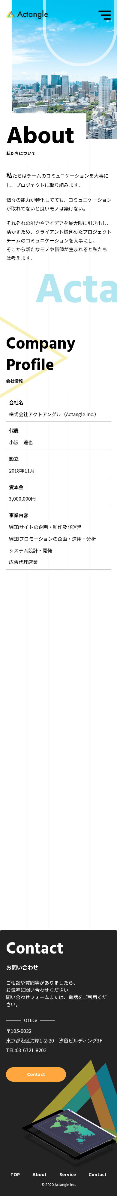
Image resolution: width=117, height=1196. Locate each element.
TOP (15, 1175)
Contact (97, 1175)
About (39, 1175)
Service (67, 1175)
